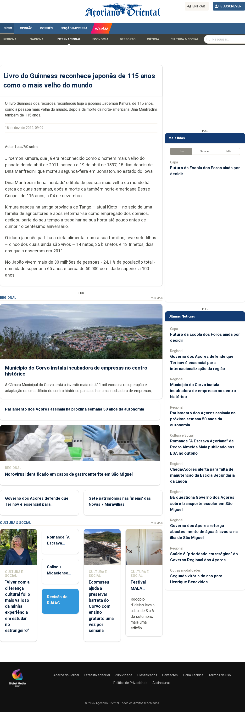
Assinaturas (161, 683)
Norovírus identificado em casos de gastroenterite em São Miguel (69, 474)
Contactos (170, 675)
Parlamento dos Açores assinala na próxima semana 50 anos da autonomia (74, 409)
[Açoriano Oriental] (17, 687)
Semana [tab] (204, 151)
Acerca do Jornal (66, 675)
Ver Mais (156, 298)
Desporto (127, 39)
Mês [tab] (228, 151)
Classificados (147, 675)
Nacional (37, 39)
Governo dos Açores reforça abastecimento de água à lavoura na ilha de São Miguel (204, 531)
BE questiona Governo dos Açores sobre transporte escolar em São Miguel (202, 503)
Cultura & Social (185, 39)
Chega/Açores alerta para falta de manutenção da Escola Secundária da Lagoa (202, 475)
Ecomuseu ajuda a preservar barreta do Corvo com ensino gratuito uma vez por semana (101, 606)
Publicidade (123, 675)
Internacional (69, 39)
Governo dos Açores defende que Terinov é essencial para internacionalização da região (36, 504)
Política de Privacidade (130, 683)
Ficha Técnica (193, 675)
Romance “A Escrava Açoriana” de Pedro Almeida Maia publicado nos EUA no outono (202, 447)
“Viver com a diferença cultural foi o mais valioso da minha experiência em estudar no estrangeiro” (17, 606)
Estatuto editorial (97, 675)
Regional (10, 39)
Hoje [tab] (181, 151)
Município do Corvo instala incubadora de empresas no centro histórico (203, 390)
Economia (100, 39)
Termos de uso (219, 675)
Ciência (153, 39)
